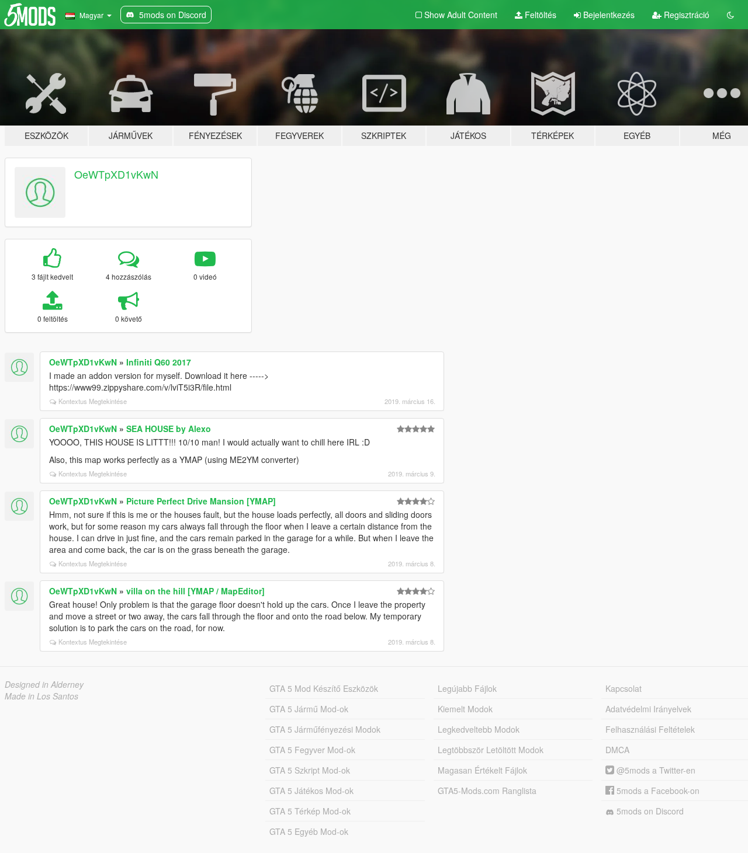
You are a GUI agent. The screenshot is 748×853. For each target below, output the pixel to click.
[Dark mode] (730, 14)
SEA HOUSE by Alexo (168, 428)
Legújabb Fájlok (467, 688)
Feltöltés (539, 14)
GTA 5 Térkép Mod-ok (310, 811)
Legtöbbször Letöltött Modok (490, 749)
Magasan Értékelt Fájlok (482, 770)
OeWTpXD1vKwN (116, 174)
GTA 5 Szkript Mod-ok (309, 770)
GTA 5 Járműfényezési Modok (324, 729)
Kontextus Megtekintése (92, 401)
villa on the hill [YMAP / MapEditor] (195, 591)
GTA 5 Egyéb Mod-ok (308, 831)
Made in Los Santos (41, 696)
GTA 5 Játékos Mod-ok (311, 790)
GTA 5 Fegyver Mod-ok (312, 749)
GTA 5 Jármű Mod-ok (308, 709)
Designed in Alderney (44, 684)
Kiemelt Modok (465, 709)
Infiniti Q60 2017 (158, 362)
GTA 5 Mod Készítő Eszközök (323, 688)
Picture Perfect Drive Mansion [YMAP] (201, 501)
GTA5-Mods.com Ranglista (487, 790)
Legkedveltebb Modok (479, 729)
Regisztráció (685, 14)
